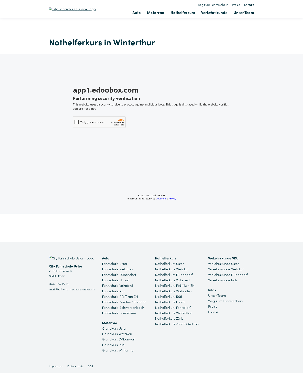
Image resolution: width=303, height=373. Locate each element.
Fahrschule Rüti (113, 291)
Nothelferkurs (183, 12)
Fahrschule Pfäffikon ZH (120, 296)
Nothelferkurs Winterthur (173, 313)
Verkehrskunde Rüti (222, 280)
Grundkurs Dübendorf (118, 339)
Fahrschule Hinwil (115, 280)
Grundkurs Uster (114, 328)
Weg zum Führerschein (212, 5)
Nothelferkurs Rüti (168, 296)
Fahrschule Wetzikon (117, 269)
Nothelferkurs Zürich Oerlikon (177, 324)
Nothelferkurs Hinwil (170, 302)
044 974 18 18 (59, 284)
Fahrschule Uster (114, 264)
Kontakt (249, 5)
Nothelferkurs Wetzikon (172, 269)
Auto (136, 12)
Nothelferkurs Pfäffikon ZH (175, 285)
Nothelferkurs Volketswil (172, 280)
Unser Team (244, 12)
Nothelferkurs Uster (169, 264)
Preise (236, 5)
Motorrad (155, 12)
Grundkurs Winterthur (118, 350)
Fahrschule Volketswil (117, 285)
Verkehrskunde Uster (223, 264)
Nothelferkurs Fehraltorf (173, 307)
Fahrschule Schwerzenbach (123, 307)
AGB (90, 366)
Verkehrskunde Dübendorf (228, 275)
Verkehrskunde (214, 12)
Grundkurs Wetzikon (117, 334)
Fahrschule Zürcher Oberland (124, 302)
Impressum (56, 366)
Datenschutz (75, 366)
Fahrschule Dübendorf (119, 275)
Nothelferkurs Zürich (170, 318)
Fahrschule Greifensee (119, 313)
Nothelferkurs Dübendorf (174, 275)
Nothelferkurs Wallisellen (173, 291)
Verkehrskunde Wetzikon (226, 269)
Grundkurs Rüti (113, 345)
